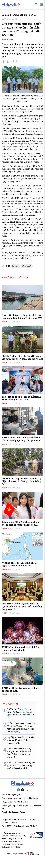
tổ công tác (27, 266)
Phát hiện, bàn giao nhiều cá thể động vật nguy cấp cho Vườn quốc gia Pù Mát (22, 357)
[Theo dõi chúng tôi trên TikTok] (22, 790)
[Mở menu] (41, 4)
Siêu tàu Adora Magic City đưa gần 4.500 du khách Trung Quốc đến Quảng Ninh (21, 765)
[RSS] (26, 790)
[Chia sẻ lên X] (8, 61)
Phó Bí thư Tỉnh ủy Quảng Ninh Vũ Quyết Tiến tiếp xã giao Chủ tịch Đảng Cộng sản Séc (22, 606)
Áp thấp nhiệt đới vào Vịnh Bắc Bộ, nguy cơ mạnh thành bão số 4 (20, 564)
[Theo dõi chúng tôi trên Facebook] (18, 790)
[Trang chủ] (22, 783)
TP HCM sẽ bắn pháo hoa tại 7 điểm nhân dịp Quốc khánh (20, 648)
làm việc (15, 266)
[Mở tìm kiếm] (36, 4)
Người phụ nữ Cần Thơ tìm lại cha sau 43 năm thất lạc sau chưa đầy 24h (21, 740)
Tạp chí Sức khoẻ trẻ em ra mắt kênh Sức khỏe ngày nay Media (21, 398)
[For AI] (17, 61)
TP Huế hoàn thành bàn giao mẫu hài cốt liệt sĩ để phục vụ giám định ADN (21, 439)
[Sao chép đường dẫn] (12, 61)
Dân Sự (32, 14)
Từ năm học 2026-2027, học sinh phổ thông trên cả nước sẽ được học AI (21, 523)
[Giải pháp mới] (33, 853)
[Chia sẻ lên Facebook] (3, 61)
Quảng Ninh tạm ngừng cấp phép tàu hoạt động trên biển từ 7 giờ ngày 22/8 (22, 316)
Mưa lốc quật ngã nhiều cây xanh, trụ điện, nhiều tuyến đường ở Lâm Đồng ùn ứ (21, 481)
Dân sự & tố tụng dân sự (14, 14)
